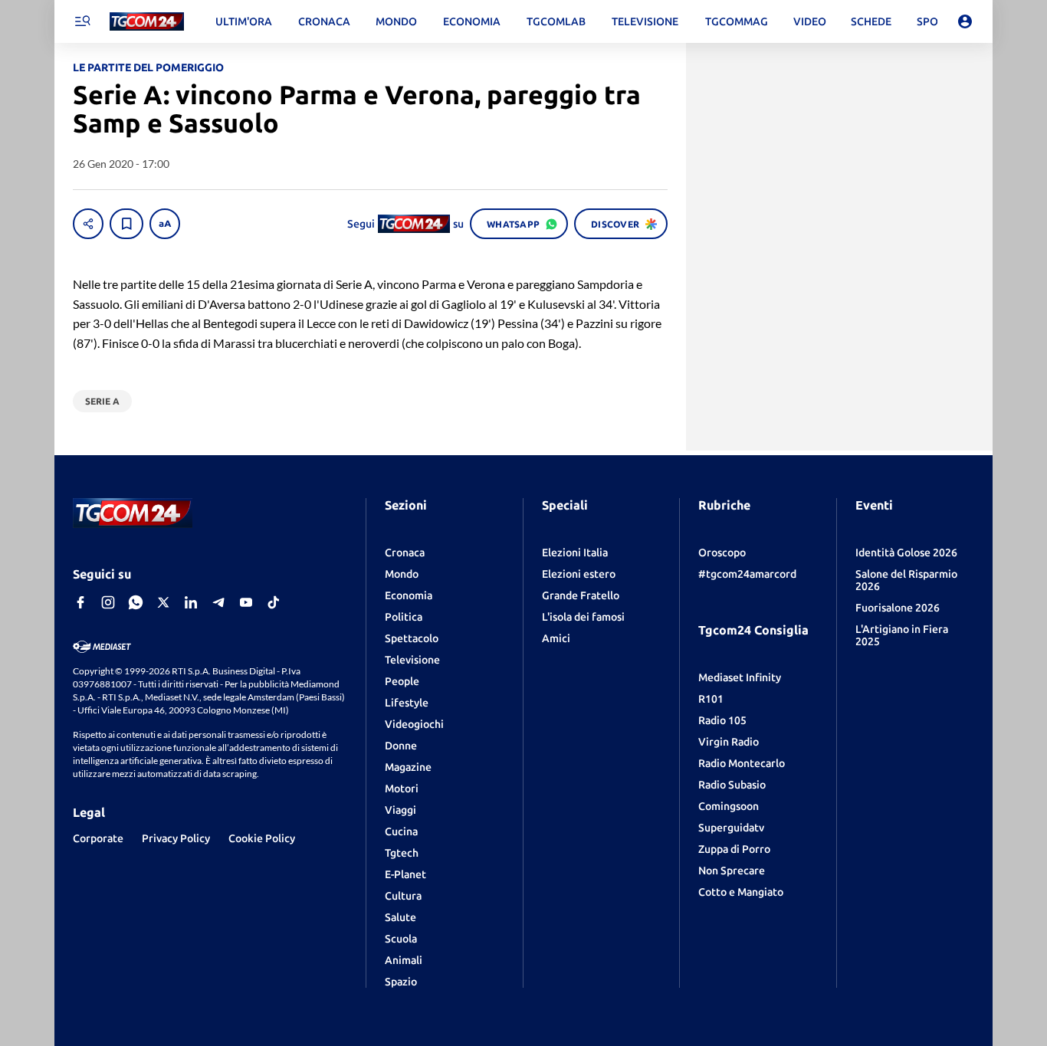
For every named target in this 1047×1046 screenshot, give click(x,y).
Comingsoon (728, 806)
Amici (556, 638)
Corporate (98, 838)
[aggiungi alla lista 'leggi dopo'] (126, 223)
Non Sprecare (731, 870)
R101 (711, 699)
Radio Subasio (732, 785)
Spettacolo (411, 638)
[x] (163, 602)
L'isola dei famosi (583, 617)
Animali (403, 960)
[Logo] (147, 21)
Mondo (401, 574)
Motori (401, 788)
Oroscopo (722, 552)
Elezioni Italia (575, 552)
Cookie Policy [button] (261, 838)
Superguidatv (731, 827)
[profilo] (965, 21)
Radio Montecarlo (741, 763)
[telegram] (218, 602)
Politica (403, 617)
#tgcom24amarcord (747, 574)
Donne (401, 745)
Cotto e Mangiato (740, 892)
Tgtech (401, 853)
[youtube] (246, 602)
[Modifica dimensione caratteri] (164, 223)
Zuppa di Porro (734, 849)
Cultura (403, 896)
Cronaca (405, 552)
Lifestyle (406, 703)
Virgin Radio (728, 742)
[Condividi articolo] (88, 223)
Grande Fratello (580, 595)
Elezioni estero (578, 574)
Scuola (401, 939)
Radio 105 (722, 720)
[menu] (82, 21)
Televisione (412, 660)
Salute (400, 917)
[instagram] (108, 602)
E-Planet (405, 874)
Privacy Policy (176, 838)
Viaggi (400, 810)
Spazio (401, 982)
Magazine (408, 767)
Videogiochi (414, 724)
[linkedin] (191, 602)
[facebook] (80, 602)
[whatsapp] (135, 602)
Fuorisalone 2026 (897, 608)
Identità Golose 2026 (906, 552)
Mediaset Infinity (739, 677)
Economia (408, 595)
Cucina (401, 831)
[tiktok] (273, 602)
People (402, 681)
